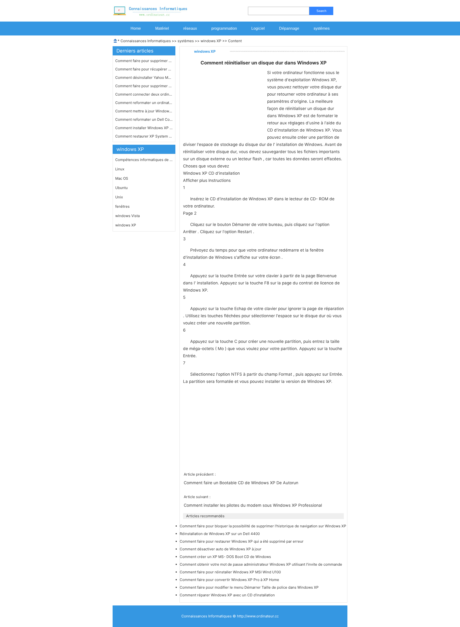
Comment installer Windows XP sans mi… (144, 128)
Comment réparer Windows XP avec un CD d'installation (228, 595)
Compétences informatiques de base (144, 159)
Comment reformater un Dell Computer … (144, 119)
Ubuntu (121, 187)
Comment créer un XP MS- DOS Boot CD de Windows (226, 556)
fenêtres (122, 206)
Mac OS (121, 178)
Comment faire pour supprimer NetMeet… (144, 86)
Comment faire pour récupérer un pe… (144, 69)
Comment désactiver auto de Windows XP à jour (221, 549)
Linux (119, 169)
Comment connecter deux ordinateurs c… (144, 94)
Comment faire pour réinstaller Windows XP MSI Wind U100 (231, 572)
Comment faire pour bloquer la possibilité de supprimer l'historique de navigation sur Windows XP (263, 526)
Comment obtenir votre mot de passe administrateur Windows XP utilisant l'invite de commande (261, 564)
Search (321, 11)
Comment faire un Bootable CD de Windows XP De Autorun (241, 482)
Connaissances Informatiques (146, 41)
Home (136, 28)
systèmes (322, 28)
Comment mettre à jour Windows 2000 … (144, 111)
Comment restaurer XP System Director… (144, 136)
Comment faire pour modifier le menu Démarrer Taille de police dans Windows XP (250, 587)
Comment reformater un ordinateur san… (144, 102)
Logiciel (258, 28)
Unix (119, 197)
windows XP (211, 41)
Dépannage (289, 28)
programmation (224, 28)
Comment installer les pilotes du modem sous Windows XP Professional (253, 505)
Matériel (162, 28)
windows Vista (127, 215)
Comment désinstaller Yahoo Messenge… (144, 77)
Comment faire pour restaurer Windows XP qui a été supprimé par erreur (242, 541)
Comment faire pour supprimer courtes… (144, 60)
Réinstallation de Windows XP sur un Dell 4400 (220, 533)
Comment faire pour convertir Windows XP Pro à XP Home (230, 579)
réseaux (190, 28)
